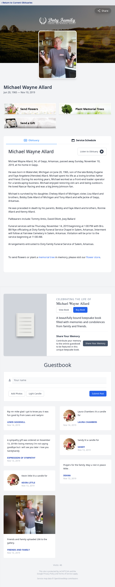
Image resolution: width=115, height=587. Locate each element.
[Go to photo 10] (35, 531)
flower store (93, 257)
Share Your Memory (95, 343)
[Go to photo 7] (29, 531)
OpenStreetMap (60, 578)
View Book (64, 309)
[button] (29, 514)
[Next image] (52, 514)
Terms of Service (66, 573)
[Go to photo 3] (22, 531)
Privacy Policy (49, 573)
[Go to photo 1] (19, 531)
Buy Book (80, 309)
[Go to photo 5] (26, 531)
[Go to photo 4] (24, 531)
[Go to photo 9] (33, 531)
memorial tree (46, 257)
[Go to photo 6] (28, 531)
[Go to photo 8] (31, 531)
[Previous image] (6, 514)
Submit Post (98, 393)
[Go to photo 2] (20, 531)
